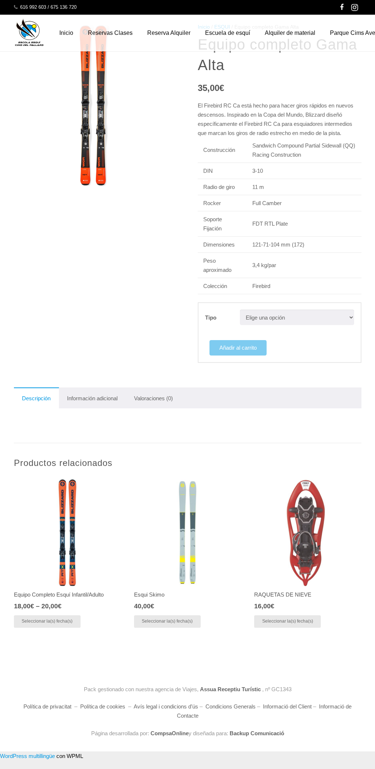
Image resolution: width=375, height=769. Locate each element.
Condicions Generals (230, 706)
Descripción (36, 398)
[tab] (36, 397)
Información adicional (92, 398)
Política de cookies (102, 706)
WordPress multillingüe (27, 756)
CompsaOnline (170, 733)
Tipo (210, 317)
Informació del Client (287, 706)
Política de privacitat (47, 706)
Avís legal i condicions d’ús (166, 706)
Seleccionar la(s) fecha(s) (47, 621)
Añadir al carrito (238, 348)
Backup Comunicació (256, 733)
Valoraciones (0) (153, 398)
